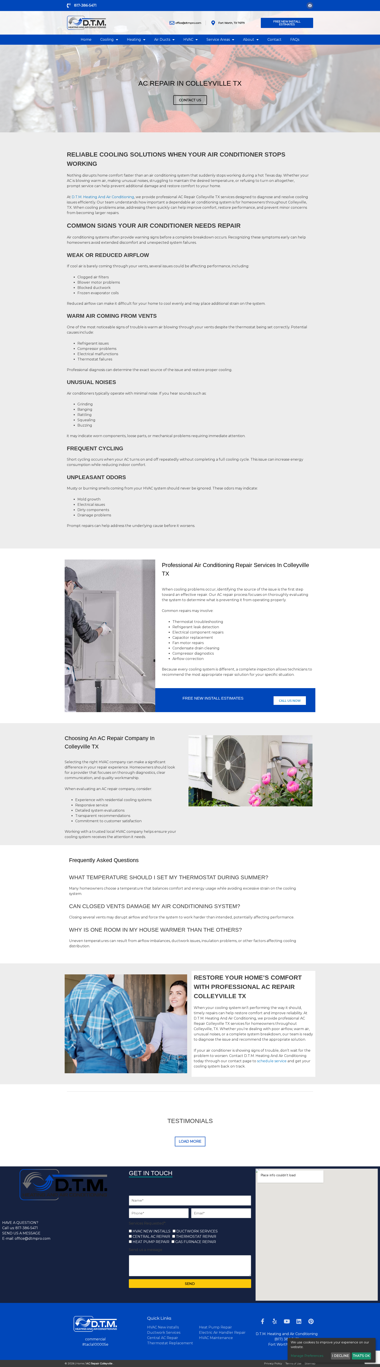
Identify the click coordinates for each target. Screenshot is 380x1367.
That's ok (361, 1356)
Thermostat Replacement (170, 1343)
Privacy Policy (273, 1363)
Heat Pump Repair (215, 1327)
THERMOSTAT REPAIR (196, 1236)
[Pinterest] (310, 1321)
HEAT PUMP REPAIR (151, 1242)
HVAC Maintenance (216, 1338)
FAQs (294, 39)
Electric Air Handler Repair (222, 1332)
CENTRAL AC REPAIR (151, 1236)
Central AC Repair (162, 1338)
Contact (274, 39)
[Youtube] (286, 1321)
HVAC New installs (163, 1327)
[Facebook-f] (262, 1321)
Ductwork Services (163, 1332)
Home (86, 39)
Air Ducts (162, 39)
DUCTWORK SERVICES (197, 1231)
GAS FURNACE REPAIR (195, 1242)
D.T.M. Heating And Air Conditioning (103, 197)
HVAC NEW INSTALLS (151, 1231)
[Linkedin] (298, 1321)
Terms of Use (293, 1363)
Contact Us (190, 100)
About (248, 39)
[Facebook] (310, 5)
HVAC (188, 39)
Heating (134, 39)
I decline (340, 1356)
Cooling (107, 39)
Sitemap (310, 1363)
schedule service (272, 1061)
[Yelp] (274, 1321)
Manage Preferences (307, 1356)
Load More (190, 1141)
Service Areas (218, 39)
